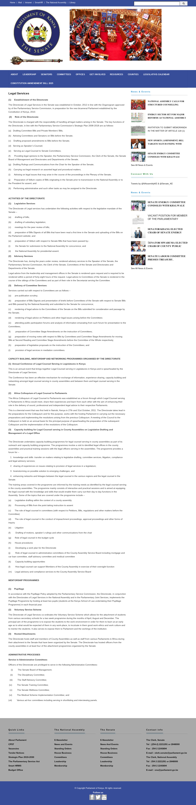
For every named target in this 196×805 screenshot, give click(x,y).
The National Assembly (56, 2)
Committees (60, 757)
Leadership (60, 761)
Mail (20, 2)
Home (12, 2)
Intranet (28, 2)
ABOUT (14, 74)
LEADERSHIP (29, 74)
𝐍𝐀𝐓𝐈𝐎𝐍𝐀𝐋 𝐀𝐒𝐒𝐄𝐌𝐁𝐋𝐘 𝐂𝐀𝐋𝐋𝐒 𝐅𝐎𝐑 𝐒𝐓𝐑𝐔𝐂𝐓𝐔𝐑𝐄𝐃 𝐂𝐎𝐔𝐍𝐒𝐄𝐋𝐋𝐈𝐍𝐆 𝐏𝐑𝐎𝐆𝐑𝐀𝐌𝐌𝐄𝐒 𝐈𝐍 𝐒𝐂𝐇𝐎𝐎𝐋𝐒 (166, 104)
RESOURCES (116, 74)
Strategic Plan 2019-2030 (21, 757)
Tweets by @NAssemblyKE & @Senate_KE (152, 183)
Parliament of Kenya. (95, 788)
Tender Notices (16, 753)
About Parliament (17, 740)
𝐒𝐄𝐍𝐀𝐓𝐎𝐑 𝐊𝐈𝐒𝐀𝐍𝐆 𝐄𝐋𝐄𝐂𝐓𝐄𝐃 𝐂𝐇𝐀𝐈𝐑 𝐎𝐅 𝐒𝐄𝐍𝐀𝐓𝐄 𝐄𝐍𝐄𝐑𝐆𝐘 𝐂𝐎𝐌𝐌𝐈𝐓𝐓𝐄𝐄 (165, 232)
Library (72, 2)
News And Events (109, 744)
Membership (60, 765)
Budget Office (15, 770)
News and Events (63, 744)
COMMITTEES (64, 74)
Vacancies (13, 748)
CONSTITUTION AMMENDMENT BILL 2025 (32, 83)
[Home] (36, 35)
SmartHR (39, 2)
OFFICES (80, 74)
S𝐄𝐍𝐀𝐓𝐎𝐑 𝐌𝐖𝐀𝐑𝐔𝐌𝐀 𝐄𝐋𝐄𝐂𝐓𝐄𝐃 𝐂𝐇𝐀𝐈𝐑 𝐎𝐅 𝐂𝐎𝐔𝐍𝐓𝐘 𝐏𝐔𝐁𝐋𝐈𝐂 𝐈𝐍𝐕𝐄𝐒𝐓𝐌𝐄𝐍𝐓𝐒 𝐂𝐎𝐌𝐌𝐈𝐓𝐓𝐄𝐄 (168, 246)
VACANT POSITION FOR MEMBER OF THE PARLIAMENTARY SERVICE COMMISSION (167, 219)
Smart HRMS (14, 765)
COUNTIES (133, 74)
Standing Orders (63, 748)
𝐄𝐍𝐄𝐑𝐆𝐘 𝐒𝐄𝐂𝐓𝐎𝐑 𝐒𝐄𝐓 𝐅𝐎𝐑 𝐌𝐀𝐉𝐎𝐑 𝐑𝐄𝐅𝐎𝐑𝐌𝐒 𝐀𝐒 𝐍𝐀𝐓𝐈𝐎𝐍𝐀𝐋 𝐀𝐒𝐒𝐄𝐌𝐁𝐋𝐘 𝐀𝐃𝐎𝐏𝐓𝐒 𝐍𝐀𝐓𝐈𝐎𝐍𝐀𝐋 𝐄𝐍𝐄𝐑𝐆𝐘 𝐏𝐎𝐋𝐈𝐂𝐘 (167, 117)
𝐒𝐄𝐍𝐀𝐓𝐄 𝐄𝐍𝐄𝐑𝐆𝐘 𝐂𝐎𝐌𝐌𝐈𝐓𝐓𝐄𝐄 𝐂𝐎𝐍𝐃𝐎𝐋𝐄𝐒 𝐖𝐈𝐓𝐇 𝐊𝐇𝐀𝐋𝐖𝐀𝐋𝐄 (164, 155)
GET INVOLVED (97, 74)
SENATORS (46, 74)
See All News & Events (142, 165)
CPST (11, 744)
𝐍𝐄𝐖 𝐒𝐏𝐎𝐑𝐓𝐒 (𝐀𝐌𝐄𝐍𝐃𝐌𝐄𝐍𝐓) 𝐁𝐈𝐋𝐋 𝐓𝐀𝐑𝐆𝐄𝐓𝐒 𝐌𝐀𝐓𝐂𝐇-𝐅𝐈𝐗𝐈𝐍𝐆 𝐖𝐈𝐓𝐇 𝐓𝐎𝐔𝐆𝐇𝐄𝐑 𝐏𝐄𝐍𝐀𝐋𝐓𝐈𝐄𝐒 (166, 143)
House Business (63, 753)
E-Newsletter (61, 740)
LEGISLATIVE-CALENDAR (156, 74)
